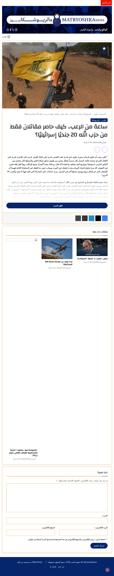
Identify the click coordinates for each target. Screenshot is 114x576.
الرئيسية (102, 114)
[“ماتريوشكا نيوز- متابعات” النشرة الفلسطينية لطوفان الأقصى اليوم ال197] (21, 343)
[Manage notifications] (107, 570)
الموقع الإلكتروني (48, 527)
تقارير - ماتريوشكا (91, 114)
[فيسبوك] (105, 218)
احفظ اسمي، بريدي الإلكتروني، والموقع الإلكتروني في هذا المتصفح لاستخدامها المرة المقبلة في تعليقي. (66, 539)
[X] (98, 218)
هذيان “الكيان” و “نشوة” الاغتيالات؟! (92, 258)
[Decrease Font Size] (97, 149)
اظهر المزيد (58, 205)
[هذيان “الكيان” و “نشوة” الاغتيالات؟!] (92, 247)
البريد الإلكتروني (101, 527)
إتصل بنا (53, 566)
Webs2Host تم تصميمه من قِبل (29, 562)
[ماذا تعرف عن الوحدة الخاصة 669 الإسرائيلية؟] (57, 248)
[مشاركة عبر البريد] (85, 218)
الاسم (105, 516)
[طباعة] (78, 218)
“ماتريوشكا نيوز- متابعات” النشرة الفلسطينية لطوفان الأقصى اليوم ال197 (23, 452)
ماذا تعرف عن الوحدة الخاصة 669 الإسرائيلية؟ (58, 263)
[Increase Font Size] (105, 149)
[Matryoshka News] (57, 20)
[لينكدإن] (91, 218)
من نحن (61, 566)
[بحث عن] (110, 37)
